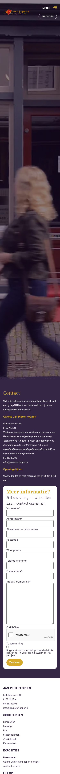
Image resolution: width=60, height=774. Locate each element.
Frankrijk (7, 726)
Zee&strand (9, 739)
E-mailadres (14, 571)
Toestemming (14, 643)
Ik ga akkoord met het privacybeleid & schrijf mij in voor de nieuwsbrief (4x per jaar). (29, 653)
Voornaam (13, 508)
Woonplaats (13, 550)
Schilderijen (9, 721)
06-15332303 (10, 457)
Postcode (12, 539)
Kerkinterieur (9, 743)
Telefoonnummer (16, 560)
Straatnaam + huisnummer (22, 529)
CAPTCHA (12, 627)
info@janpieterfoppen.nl (15, 462)
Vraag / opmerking (18, 581)
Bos (5, 730)
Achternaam (14, 518)
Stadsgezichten (11, 734)
